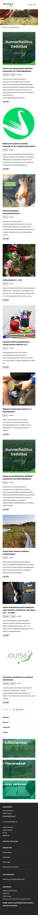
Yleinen (13, 74)
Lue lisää (6, 101)
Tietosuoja (6, 862)
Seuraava (20, 709)
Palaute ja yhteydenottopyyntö (13, 879)
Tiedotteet (6, 74)
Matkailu (6, 717)
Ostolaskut (6, 857)
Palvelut (5, 722)
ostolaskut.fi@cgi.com (10, 841)
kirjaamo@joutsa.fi (9, 816)
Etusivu (5, 27)
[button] (31, 4)
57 (14, 709)
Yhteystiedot (7, 852)
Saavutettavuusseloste (11, 867)
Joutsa (8, 4)
